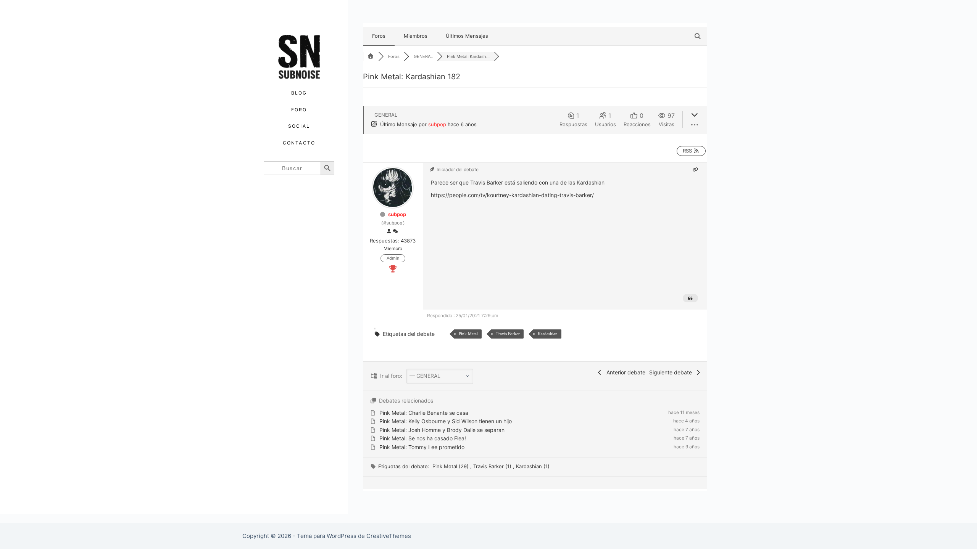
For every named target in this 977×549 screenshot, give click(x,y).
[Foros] (370, 56)
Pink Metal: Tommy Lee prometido (421, 447)
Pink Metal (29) (451, 466)
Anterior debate (624, 372)
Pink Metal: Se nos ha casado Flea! (422, 438)
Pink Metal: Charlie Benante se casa (423, 412)
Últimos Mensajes (467, 36)
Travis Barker (508, 333)
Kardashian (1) (533, 466)
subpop (437, 124)
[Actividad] (395, 231)
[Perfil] (389, 231)
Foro (299, 109)
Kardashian (548, 333)
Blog (299, 93)
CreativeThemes (388, 535)
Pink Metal (468, 333)
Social (299, 126)
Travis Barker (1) (493, 466)
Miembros (415, 36)
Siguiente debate (672, 372)
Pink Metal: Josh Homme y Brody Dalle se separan (442, 430)
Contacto (299, 143)
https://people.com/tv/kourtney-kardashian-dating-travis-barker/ (512, 195)
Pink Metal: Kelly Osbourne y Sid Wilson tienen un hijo (445, 421)
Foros (378, 36)
